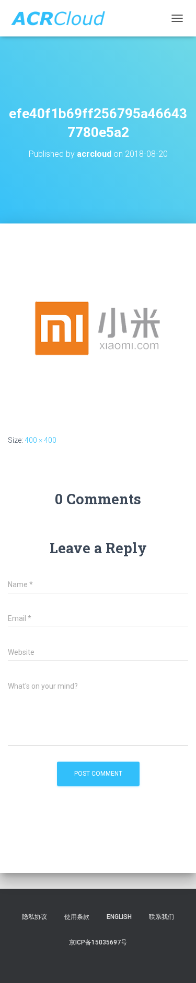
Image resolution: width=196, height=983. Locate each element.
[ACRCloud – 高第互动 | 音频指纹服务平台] (62, 18)
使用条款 (76, 916)
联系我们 (161, 916)
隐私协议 (34, 916)
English (119, 916)
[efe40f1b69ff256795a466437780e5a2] (98, 328)
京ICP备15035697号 (98, 942)
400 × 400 (40, 440)
